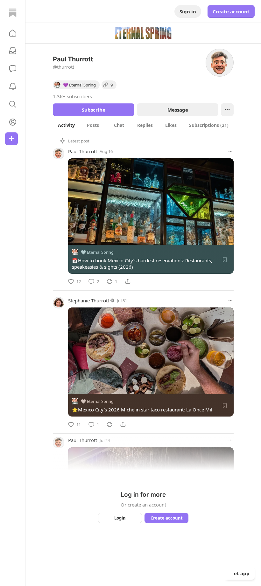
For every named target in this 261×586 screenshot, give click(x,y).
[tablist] (143, 125)
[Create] (11, 138)
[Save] (225, 259)
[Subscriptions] (12, 51)
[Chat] (12, 68)
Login (120, 518)
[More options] (230, 151)
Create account (231, 11)
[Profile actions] (227, 109)
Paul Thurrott (82, 151)
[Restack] (109, 424)
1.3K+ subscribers (72, 96)
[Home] (12, 12)
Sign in (188, 11)
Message (177, 110)
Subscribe (93, 110)
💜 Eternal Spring (97, 252)
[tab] (66, 125)
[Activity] (12, 86)
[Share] (127, 281)
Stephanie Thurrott (88, 300)
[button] (12, 33)
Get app (240, 573)
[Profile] (12, 122)
